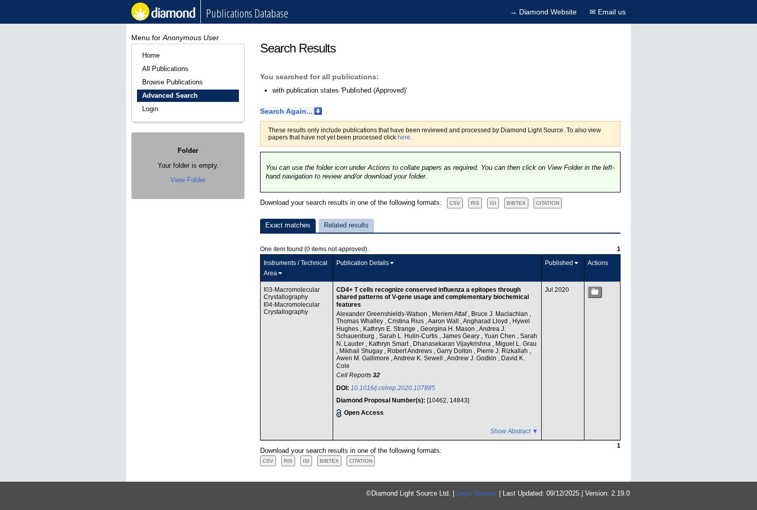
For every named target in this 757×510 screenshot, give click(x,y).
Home (151, 55)
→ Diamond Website (543, 12)
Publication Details (362, 263)
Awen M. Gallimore (363, 358)
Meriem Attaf (450, 314)
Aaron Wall (444, 321)
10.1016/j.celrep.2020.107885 (393, 388)
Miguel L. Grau (516, 343)
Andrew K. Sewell (418, 358)
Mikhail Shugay (361, 351)
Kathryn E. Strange (390, 328)
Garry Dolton (455, 351)
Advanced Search (170, 95)
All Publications (165, 69)
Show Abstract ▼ (514, 431)
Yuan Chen (500, 336)
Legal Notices (476, 493)
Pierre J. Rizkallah (503, 351)
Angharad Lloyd (486, 321)
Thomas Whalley (360, 321)
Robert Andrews (410, 351)
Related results (346, 225)
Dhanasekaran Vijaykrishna (452, 343)
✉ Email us (608, 12)
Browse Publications (172, 82)
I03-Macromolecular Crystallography (292, 293)
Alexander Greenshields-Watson (382, 314)
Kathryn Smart (389, 343)
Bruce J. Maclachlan (500, 314)
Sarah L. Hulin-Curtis (409, 336)
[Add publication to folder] (595, 292)
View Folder (187, 180)
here (404, 137)
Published (559, 263)
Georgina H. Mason (448, 328)
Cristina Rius (406, 321)
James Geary (461, 336)
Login (150, 109)
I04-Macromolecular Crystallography (292, 308)
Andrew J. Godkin (472, 358)
